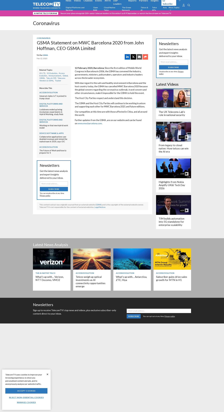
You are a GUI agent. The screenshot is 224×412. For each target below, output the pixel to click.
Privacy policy (45, 196)
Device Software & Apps (51, 133)
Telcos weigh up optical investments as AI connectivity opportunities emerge (90, 281)
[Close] (47, 374)
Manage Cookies (26, 402)
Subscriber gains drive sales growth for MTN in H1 (171, 278)
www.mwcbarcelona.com (90, 123)
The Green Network (126, 8)
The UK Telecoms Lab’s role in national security (172, 113)
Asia (165, 7)
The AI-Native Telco (45, 273)
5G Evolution (52, 73)
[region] (26, 390)
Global (65, 76)
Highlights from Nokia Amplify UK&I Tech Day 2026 (172, 185)
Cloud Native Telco (109, 8)
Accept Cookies (26, 391)
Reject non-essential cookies (26, 397)
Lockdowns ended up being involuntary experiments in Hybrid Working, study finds (51, 111)
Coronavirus (46, 23)
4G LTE (42, 73)
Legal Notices (100, 207)
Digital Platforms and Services (75, 8)
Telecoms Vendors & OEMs (52, 79)
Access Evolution (48, 92)
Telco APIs (154, 8)
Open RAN (95, 8)
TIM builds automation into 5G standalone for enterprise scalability (171, 221)
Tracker (58, 80)
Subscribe (53, 189)
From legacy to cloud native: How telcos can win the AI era (173, 148)
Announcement (54, 76)
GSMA (45, 55)
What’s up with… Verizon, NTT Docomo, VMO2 (50, 278)
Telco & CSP (51, 78)
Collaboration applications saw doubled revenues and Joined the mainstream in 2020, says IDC (53, 139)
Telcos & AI (144, 8)
